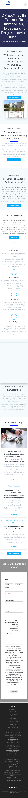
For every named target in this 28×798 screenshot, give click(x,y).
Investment (15, 630)
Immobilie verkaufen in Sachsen (13, 780)
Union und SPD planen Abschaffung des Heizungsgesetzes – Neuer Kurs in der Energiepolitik (14, 493)
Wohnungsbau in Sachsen (13, 755)
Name (7, 579)
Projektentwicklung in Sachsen (13, 742)
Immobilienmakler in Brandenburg (13, 761)
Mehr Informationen (14, 97)
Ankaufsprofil (13, 718)
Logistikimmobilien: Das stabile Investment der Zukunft (14, 528)
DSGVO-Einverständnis (12, 646)
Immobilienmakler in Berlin (12, 759)
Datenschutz (13, 726)
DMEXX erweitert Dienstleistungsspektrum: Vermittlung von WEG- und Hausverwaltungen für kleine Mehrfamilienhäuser (14, 456)
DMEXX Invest (14, 237)
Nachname (17, 584)
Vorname (7, 584)
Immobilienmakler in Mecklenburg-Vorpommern (12, 763)
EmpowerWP (16, 792)
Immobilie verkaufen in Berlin (13, 770)
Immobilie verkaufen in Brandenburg (13, 772)
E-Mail (7, 611)
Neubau (4, 145)
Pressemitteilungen (13, 721)
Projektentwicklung (15, 628)
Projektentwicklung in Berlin (13, 732)
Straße (7, 587)
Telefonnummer (10, 600)
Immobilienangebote (14, 205)
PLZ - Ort (8, 593)
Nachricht (8, 634)
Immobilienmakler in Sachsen (13, 767)
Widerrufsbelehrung (13, 727)
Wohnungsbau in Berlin (13, 745)
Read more (14, 480)
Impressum (13, 724)
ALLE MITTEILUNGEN (14, 553)
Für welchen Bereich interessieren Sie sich (11, 621)
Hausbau (15, 626)
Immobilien (15, 624)
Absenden (14, 691)
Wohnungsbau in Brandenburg (13, 746)
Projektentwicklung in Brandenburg (12, 734)
